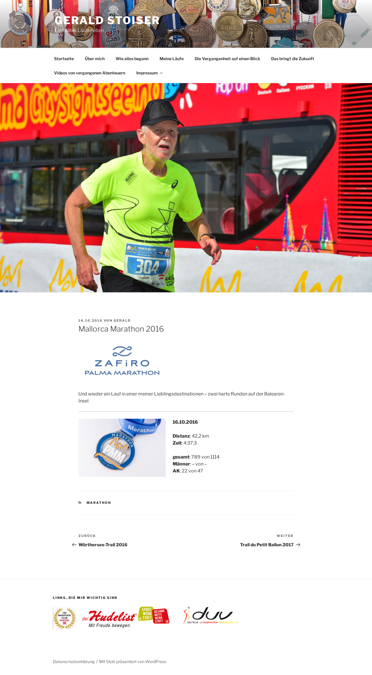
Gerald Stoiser (107, 20)
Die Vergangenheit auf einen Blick (227, 58)
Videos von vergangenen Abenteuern (89, 72)
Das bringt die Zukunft (292, 58)
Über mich (95, 58)
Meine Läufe (172, 58)
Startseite (64, 58)
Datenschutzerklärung (73, 661)
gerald (122, 320)
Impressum (147, 72)
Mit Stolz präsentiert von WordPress (132, 661)
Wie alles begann (132, 58)
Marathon (99, 503)
